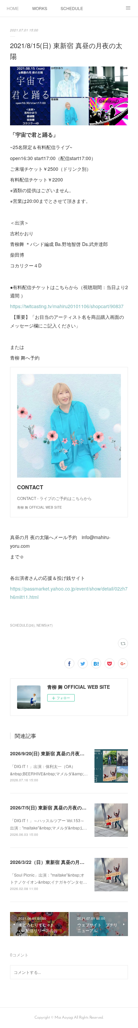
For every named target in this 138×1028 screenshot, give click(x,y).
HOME (13, 8)
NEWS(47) (45, 625)
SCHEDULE (72, 8)
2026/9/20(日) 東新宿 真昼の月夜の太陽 (52, 753)
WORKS (39, 8)
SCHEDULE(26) (22, 625)
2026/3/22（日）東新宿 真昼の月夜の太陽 (54, 862)
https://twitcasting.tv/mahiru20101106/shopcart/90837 (67, 306)
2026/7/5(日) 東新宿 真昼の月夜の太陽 (50, 807)
